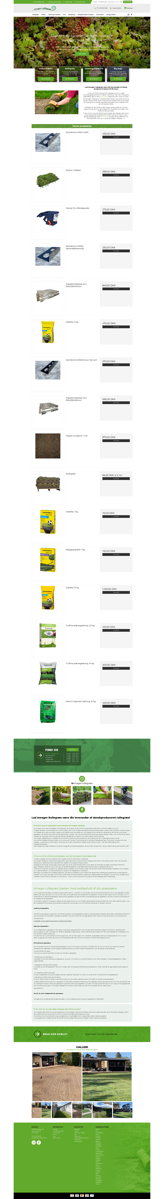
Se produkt (46, 79)
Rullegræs (35, 14)
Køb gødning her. (39, 918)
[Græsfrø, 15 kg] (48, 601)
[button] (130, 1110)
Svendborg (99, 1163)
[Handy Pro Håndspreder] (48, 222)
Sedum (43, 14)
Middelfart (98, 1144)
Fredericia (98, 1146)
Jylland (97, 1129)
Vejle (97, 1173)
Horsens (98, 1170)
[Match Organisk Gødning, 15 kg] (48, 715)
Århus (97, 1134)
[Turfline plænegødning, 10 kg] (48, 677)
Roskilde (98, 1138)
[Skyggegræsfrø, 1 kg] (48, 563)
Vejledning (77, 1136)
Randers (98, 1136)
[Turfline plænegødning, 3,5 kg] (48, 639)
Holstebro (98, 1179)
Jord (64, 14)
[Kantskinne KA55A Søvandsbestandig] (48, 260)
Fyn (97, 1131)
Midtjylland (99, 1182)
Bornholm (98, 1177)
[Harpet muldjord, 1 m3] (48, 449)
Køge (97, 1148)
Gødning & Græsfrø (54, 14)
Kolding (98, 1172)
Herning (98, 1175)
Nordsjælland (99, 1132)
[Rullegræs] (48, 487)
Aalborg (98, 1139)
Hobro (97, 1165)
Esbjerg (98, 1141)
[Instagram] (128, 15)
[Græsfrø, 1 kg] (48, 525)
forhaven (104, 96)
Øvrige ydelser (78, 1141)
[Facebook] (131, 15)
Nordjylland (99, 1180)
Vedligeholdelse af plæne (86, 14)
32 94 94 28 (105, 116)
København (99, 1153)
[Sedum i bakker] (48, 184)
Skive (97, 1161)
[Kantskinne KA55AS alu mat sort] (48, 374)
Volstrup (98, 1167)
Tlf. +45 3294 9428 (102, 8)
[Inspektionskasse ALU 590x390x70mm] (48, 298)
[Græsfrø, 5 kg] (48, 336)
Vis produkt (116, 137)
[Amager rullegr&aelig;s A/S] (56, 8)
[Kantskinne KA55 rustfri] (48, 146)
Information (77, 1139)
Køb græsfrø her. (38, 988)
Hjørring (98, 1156)
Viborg (97, 1184)
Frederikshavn (100, 1155)
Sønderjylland (99, 1151)
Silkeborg (98, 1168)
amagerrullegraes (82, 783)
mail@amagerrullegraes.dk (52, 761)
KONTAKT (72, 749)
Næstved (98, 1143)
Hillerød (98, 1158)
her (124, 118)
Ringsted (98, 1160)
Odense (98, 1149)
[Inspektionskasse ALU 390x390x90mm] (48, 412)
